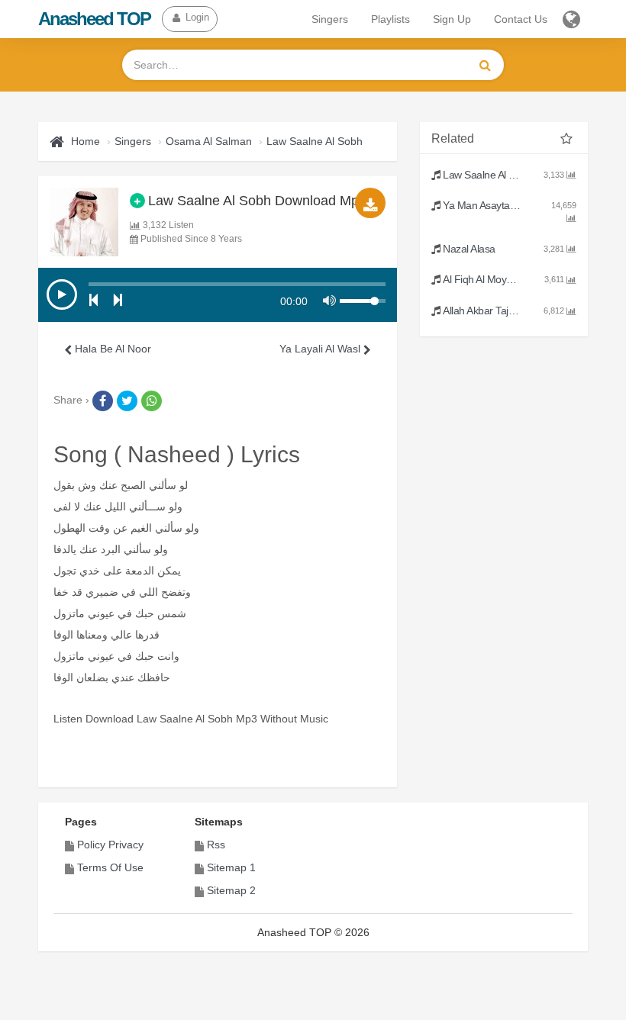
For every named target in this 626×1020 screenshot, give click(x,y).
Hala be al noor (111, 349)
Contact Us (520, 19)
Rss (216, 844)
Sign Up (452, 19)
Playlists (390, 19)
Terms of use (110, 867)
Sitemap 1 (231, 867)
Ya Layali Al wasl (321, 349)
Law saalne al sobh (314, 141)
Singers (329, 19)
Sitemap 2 (231, 890)
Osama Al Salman (209, 141)
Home (85, 141)
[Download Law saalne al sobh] (370, 203)
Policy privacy (110, 844)
